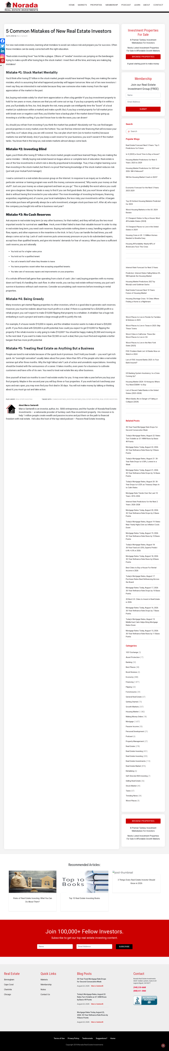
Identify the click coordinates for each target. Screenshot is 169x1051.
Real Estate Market (133, 766)
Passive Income (132, 726)
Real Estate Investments (136, 761)
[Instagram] (2, 55)
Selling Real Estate (133, 781)
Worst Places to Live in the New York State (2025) (141, 344)
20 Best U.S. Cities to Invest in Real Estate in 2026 (143, 600)
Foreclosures (131, 692)
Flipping (129, 687)
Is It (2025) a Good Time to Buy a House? (143, 154)
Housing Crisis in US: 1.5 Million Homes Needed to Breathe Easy (141, 236)
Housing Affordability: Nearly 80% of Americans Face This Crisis (140, 245)
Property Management (135, 741)
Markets (44, 980)
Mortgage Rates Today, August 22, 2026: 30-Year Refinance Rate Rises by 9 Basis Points (142, 450)
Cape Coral (8, 985)
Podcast (129, 736)
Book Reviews (131, 672)
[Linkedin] (2, 50)
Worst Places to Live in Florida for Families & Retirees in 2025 (143, 318)
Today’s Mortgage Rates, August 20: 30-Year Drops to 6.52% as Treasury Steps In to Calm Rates (142, 485)
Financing (129, 682)
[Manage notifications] (163, 1046)
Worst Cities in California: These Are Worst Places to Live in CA (140, 335)
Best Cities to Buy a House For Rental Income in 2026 (141, 569)
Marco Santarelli (97, 986)
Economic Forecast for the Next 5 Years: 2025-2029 (142, 189)
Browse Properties (143, 57)
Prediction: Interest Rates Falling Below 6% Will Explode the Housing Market (143, 274)
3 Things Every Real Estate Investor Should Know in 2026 (136, 881)
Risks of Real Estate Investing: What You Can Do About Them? (32, 900)
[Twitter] (2, 45)
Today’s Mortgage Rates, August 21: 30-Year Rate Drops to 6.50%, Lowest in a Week (142, 462)
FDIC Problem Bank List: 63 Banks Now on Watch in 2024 (143, 352)
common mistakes (59, 399)
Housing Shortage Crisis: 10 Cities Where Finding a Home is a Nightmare (142, 300)
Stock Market (131, 786)
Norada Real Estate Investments (21, 6)
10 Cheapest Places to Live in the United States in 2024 (142, 228)
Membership (46, 985)
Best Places (130, 667)
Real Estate (130, 746)
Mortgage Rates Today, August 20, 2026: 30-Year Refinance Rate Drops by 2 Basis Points (142, 513)
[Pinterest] (2, 60)
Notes (43, 990)
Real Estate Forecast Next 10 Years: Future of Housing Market (140, 291)
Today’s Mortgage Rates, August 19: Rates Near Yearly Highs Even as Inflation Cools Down (143, 525)
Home (112, 1038)
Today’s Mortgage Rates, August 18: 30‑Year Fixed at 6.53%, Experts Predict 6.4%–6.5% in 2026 (141, 548)
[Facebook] (2, 40)
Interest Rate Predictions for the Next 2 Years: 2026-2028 (142, 503)
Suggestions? (101, 1038)
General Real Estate (134, 697)
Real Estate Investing (134, 751)
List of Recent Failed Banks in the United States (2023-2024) (142, 391)
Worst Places (131, 801)
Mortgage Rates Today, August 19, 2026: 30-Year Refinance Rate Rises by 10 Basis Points (143, 536)
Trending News (132, 796)
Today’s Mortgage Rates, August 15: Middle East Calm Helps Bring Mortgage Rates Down (142, 622)
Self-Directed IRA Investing (137, 776)
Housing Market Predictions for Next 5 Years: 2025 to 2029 (141, 161)
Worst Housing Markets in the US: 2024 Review (141, 211)
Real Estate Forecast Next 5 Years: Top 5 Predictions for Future (142, 146)
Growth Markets (132, 707)
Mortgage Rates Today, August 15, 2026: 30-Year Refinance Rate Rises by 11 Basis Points (143, 634)
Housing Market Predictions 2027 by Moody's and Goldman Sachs (140, 283)
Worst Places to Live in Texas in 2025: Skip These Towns (143, 327)
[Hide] (1, 66)
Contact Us (45, 994)
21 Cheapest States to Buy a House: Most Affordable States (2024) (143, 219)
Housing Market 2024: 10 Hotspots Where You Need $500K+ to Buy (143, 383)
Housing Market (132, 712)
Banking (129, 662)
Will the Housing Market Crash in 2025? (141, 177)
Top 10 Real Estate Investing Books (84, 898)
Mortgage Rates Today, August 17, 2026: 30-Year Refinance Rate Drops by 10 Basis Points (143, 591)
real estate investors (108, 399)
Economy (129, 677)
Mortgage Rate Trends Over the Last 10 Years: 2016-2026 (142, 494)
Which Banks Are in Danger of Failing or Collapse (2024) (142, 400)
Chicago (7, 994)
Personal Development (135, 731)
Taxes (128, 791)
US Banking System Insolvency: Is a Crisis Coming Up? (143, 374)
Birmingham (9, 980)
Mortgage (130, 721)
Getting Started (132, 702)
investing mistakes (74, 399)
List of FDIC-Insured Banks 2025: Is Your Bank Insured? (142, 361)
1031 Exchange (132, 652)
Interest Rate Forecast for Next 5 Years (142, 267)
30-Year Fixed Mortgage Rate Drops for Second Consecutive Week (142, 428)
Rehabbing (130, 771)
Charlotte (8, 990)
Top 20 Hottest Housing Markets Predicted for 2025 (143, 202)
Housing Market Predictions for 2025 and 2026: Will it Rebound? (142, 169)
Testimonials (87, 1038)
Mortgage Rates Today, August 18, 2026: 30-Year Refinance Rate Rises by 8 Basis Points (142, 559)
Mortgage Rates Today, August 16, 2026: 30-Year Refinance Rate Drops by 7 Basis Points (142, 611)
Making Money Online (134, 717)
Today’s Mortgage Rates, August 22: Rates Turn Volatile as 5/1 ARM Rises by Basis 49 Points (143, 439)
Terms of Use (59, 1038)
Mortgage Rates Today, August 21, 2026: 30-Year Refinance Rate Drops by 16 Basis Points (143, 473)
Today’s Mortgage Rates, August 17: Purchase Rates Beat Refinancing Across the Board (142, 579)
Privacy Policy (73, 1038)
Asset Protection (133, 657)
